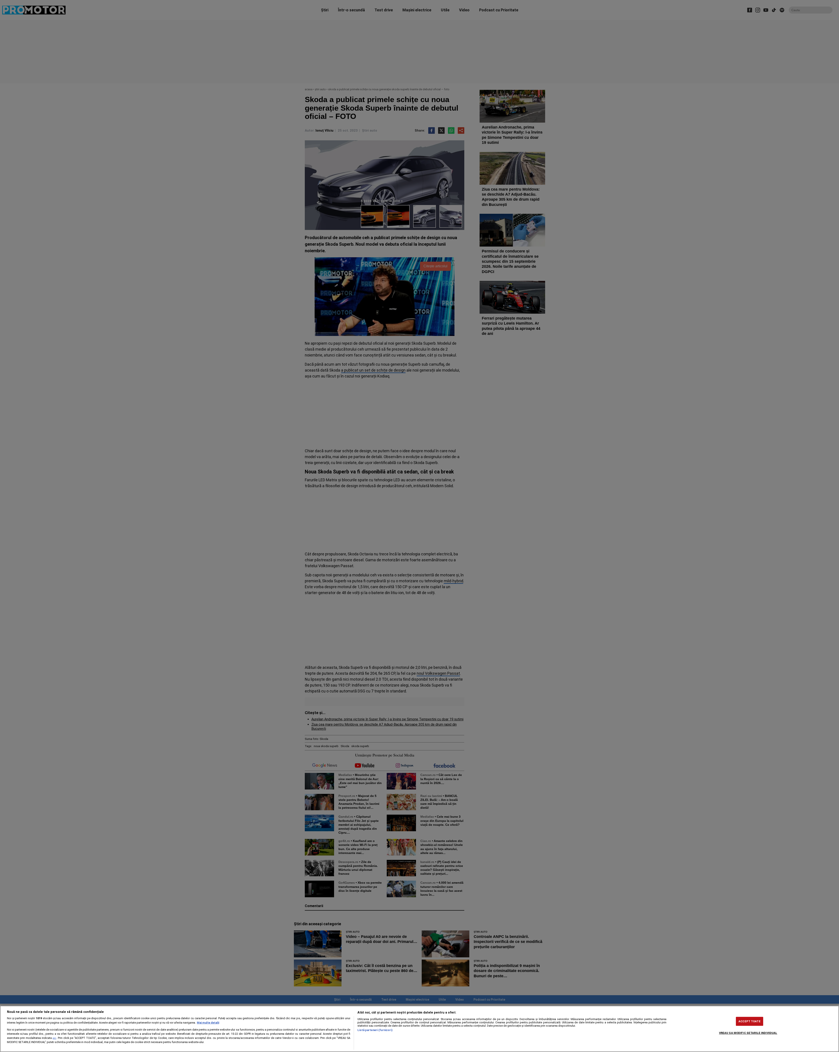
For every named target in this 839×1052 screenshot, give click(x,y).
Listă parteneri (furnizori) (374, 1030)
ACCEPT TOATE (749, 1021)
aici (54, 1038)
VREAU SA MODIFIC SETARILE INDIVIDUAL (748, 1033)
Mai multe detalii (208, 1022)
